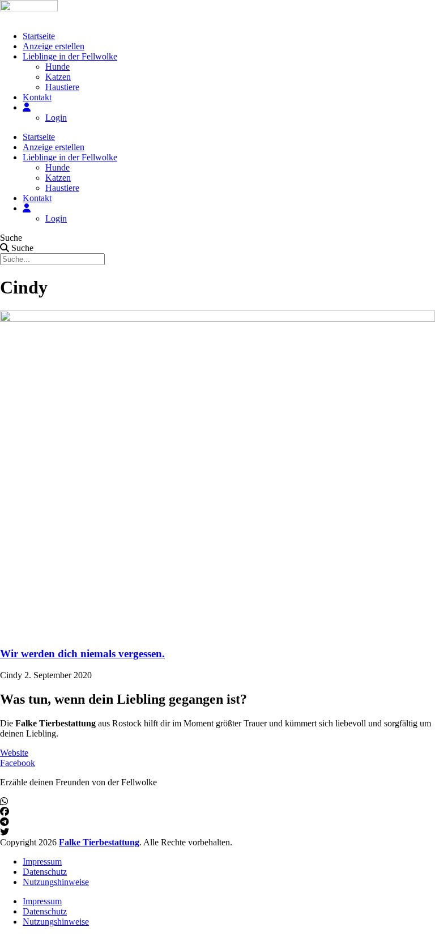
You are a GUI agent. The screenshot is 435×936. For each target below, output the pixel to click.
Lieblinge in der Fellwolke (70, 56)
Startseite (39, 36)
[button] (217, 802)
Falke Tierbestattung (99, 842)
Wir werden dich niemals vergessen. (82, 654)
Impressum (42, 861)
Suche (11, 237)
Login (56, 117)
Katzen (58, 77)
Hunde (57, 66)
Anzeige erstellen (53, 46)
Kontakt (37, 97)
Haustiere (62, 87)
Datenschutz (45, 872)
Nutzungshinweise (56, 882)
